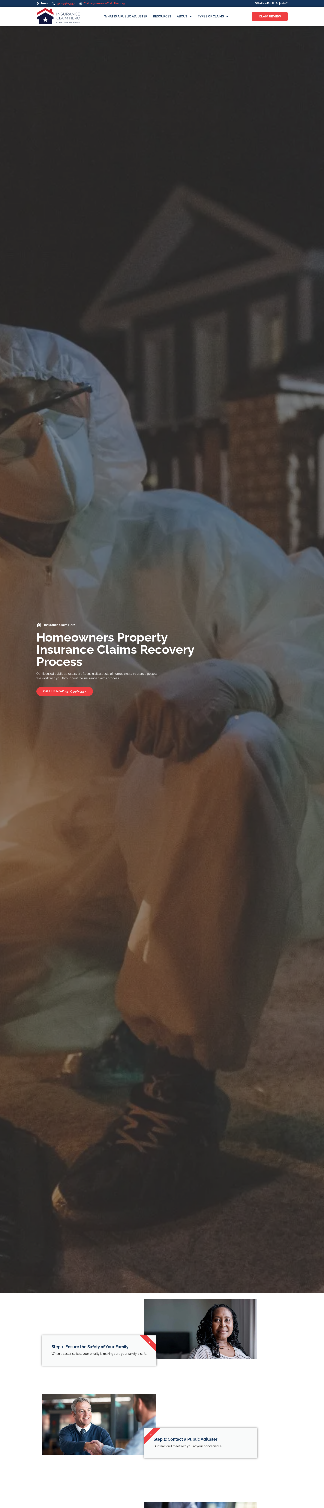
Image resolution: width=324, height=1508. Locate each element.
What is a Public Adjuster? (271, 3)
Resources (162, 16)
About (182, 16)
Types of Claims (211, 16)
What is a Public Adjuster (125, 16)
